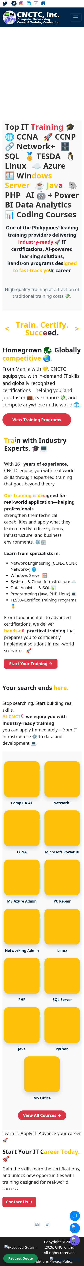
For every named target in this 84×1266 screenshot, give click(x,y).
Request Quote (20, 1258)
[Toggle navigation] (76, 17)
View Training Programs (36, 419)
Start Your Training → (30, 663)
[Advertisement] (42, 71)
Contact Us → (19, 1202)
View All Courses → (42, 1115)
